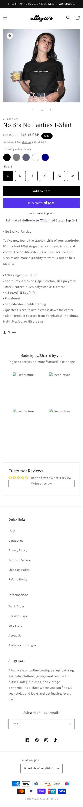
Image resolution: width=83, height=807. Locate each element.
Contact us (16, 540)
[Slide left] (32, 110)
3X (72, 174)
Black (7, 157)
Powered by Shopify (49, 799)
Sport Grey (16, 157)
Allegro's (35, 799)
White (35, 157)
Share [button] (12, 332)
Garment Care (18, 616)
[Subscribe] (69, 724)
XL (45, 174)
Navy (45, 157)
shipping (26, 141)
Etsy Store (15, 626)
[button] (5, 17)
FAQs (12, 531)
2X (59, 174)
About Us (15, 635)
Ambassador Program (24, 645)
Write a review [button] (41, 483)
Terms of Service (20, 560)
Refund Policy (18, 579)
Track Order (16, 606)
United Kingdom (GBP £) (39, 768)
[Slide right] (51, 110)
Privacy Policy (18, 550)
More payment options (42, 213)
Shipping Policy (19, 570)
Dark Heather (26, 157)
